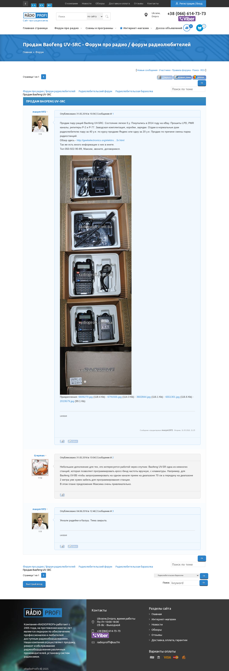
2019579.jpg (67, 401)
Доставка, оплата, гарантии (169, 640)
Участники (164, 70)
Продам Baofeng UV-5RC (37, 94)
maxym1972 (39, 111)
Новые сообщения (147, 70)
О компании (71, 3)
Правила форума (181, 70)
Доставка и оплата (119, 3)
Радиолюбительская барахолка (134, 91)
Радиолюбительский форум (95, 91)
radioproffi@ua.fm (108, 642)
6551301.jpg (172, 396)
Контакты (153, 3)
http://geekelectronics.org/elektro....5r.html (100, 140)
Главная (157, 614)
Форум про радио (66, 28)
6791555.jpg (115, 396)
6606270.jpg (86, 396)
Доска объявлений (169, 28)
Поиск (195, 70)
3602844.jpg (144, 396)
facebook (25, 3)
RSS (203, 70)
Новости (86, 3)
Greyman (39, 455)
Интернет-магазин (136, 28)
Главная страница (35, 28)
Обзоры (100, 3)
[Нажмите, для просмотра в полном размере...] (95, 157)
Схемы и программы (99, 28)
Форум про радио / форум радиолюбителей (49, 91)
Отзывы (138, 3)
